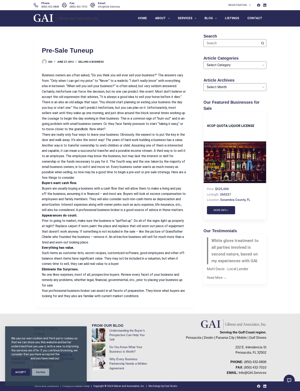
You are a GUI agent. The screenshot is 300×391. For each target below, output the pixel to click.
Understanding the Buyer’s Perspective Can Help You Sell (127, 335)
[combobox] (231, 43)
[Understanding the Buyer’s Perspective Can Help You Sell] (98, 335)
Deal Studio (170, 386)
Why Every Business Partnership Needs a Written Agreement (128, 364)
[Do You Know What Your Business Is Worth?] (98, 350)
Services (185, 18)
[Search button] (262, 43)
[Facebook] (258, 5)
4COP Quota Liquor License (230, 126)
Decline (40, 372)
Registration (237, 5)
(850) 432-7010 (78, 6)
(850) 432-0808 (50, 6)
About (160, 18)
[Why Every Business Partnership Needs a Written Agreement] (98, 363)
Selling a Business (91, 61)
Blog (208, 18)
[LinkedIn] (264, 5)
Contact (254, 18)
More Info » (221, 210)
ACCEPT (20, 372)
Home (142, 18)
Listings (232, 18)
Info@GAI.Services (109, 6)
